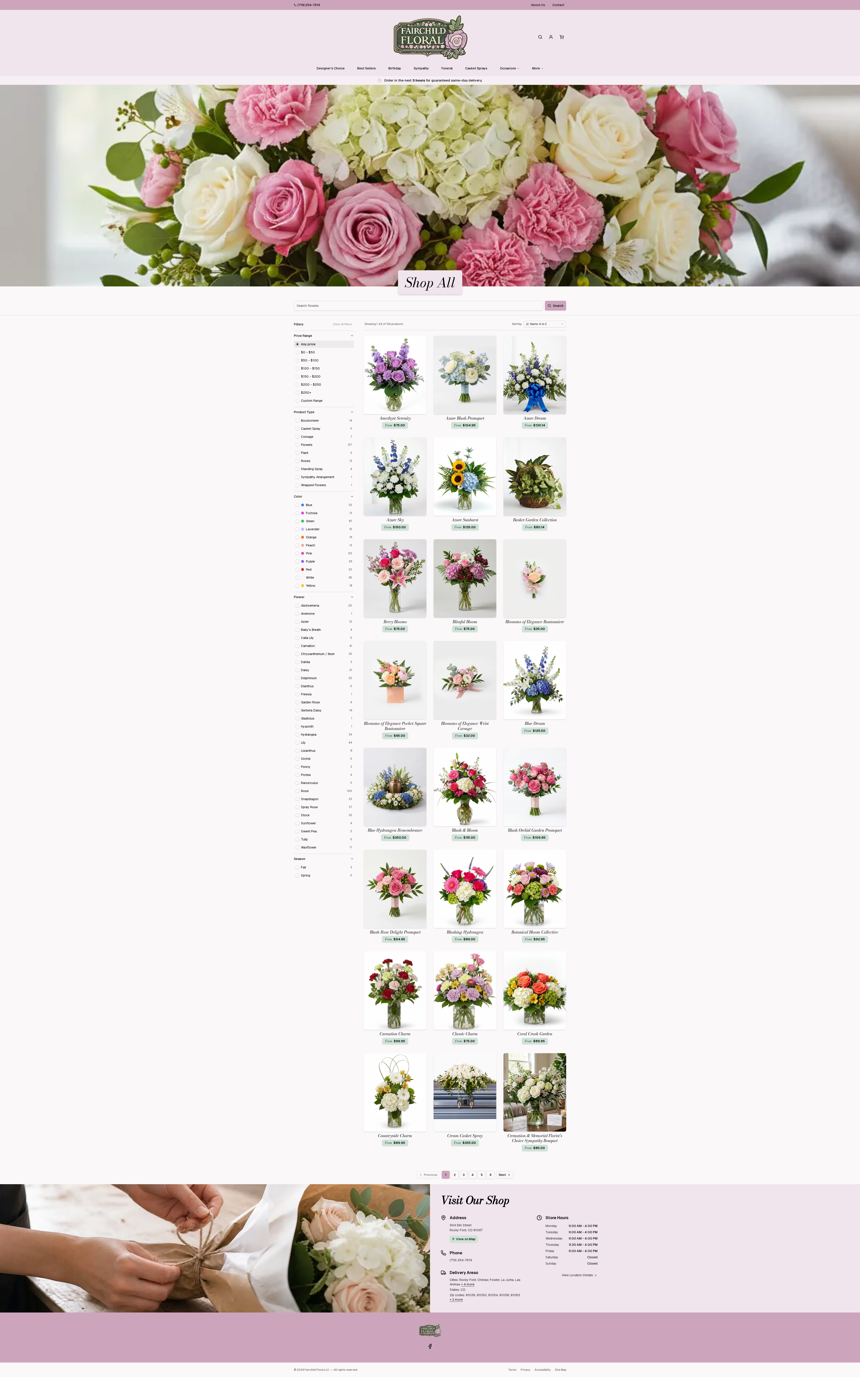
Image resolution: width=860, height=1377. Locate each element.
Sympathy (421, 68)
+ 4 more (468, 1284)
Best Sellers (366, 68)
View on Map (465, 1239)
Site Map (560, 1370)
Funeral (447, 68)
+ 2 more (456, 1300)
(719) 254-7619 (308, 5)
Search (558, 306)
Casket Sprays (476, 68)
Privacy (525, 1370)
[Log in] (550, 36)
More (536, 68)
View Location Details (577, 1275)
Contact (558, 5)
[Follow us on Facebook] (430, 1346)
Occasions (508, 68)
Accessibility (542, 1370)
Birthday (394, 68)
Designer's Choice (331, 68)
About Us (538, 5)
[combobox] (545, 324)
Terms (512, 1370)
